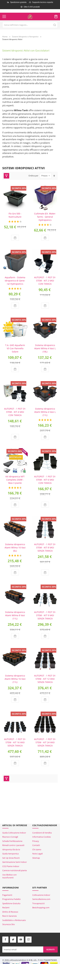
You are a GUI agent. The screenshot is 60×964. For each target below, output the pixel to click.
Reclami (5, 907)
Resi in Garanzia (9, 916)
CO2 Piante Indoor (10, 866)
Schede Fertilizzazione (12, 841)
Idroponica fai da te (11, 849)
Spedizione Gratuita (11, 903)
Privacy (35, 841)
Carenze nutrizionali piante (14, 870)
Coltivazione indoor (41, 895)
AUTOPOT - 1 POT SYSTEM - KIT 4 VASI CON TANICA (15, 412)
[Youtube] (21, 940)
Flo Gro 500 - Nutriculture (15, 215)
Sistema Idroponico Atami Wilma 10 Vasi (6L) (15, 547)
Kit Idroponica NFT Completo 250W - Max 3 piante (15, 479)
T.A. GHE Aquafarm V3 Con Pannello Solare (15, 348)
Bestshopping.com (40, 907)
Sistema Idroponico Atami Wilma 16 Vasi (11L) (15, 678)
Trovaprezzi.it (38, 903)
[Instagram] (28, 940)
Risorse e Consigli (10, 836)
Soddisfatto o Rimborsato (14, 920)
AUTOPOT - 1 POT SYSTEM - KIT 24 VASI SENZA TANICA (45, 742)
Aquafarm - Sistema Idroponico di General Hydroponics (15, 280)
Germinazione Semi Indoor (14, 862)
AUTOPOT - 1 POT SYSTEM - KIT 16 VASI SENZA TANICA (15, 742)
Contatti (36, 845)
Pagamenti (7, 895)
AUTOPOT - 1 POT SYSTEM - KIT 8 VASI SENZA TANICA (45, 547)
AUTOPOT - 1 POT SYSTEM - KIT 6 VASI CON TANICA (45, 479)
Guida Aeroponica (10, 853)
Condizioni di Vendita (42, 832)
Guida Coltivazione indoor (14, 832)
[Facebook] (5, 940)
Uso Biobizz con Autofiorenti (9, 876)
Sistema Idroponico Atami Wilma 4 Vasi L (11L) (45, 412)
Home (5, 36)
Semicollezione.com (41, 899)
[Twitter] (13, 940)
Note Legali (37, 853)
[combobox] (30, 25)
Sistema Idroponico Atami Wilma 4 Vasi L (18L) (45, 348)
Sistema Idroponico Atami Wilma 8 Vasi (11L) (15, 615)
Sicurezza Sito (8, 924)
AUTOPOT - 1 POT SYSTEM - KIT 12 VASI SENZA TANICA (45, 678)
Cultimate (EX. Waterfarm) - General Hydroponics (45, 216)
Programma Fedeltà (11, 899)
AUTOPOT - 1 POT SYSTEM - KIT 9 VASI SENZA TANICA (45, 615)
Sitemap (36, 857)
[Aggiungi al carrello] (15, 238)
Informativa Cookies (41, 836)
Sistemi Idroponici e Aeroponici (25, 36)
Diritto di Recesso (10, 911)
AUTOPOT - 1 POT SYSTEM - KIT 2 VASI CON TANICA (45, 280)
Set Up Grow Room (11, 857)
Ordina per (33, 175)
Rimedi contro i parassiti (13, 845)
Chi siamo (36, 849)
